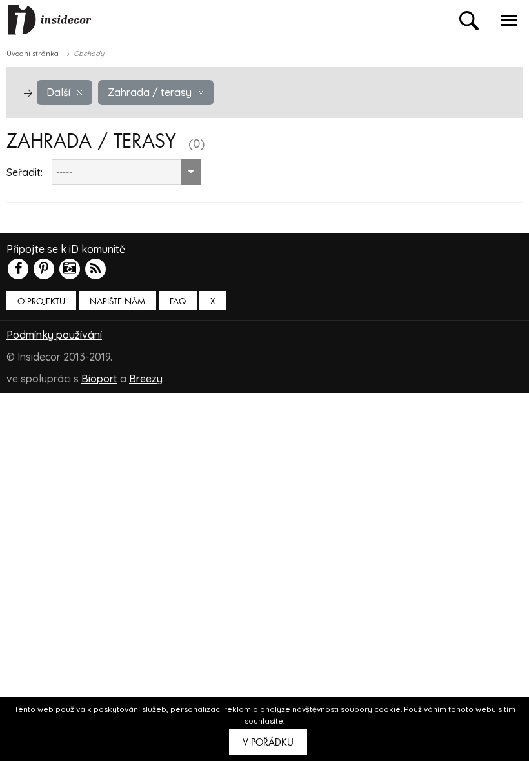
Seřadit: (24, 172)
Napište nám (117, 301)
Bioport (99, 378)
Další (58, 92)
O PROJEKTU (41, 301)
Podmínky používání (54, 334)
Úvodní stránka (32, 53)
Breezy (146, 378)
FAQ (178, 301)
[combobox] (126, 172)
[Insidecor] (50, 20)
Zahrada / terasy (150, 92)
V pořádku (268, 742)
